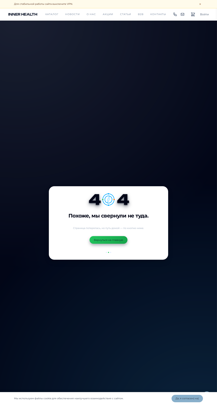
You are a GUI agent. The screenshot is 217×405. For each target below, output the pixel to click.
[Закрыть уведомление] (200, 4)
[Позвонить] (175, 14)
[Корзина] (193, 14)
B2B (141, 14)
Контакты (158, 14)
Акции (108, 14)
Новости (72, 14)
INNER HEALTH (22, 14)
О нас (91, 14)
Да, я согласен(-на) (187, 398)
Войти (204, 14)
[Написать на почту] (182, 14)
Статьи (125, 14)
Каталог (51, 14)
